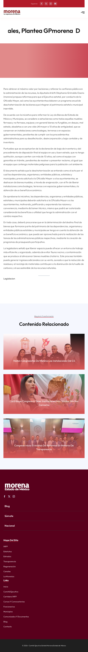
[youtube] (55, 3)
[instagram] (50, 3)
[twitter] (46, 3)
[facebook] (41, 3)
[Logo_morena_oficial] (12, 10)
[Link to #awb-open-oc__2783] (83, 12)
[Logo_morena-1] (16, 482)
